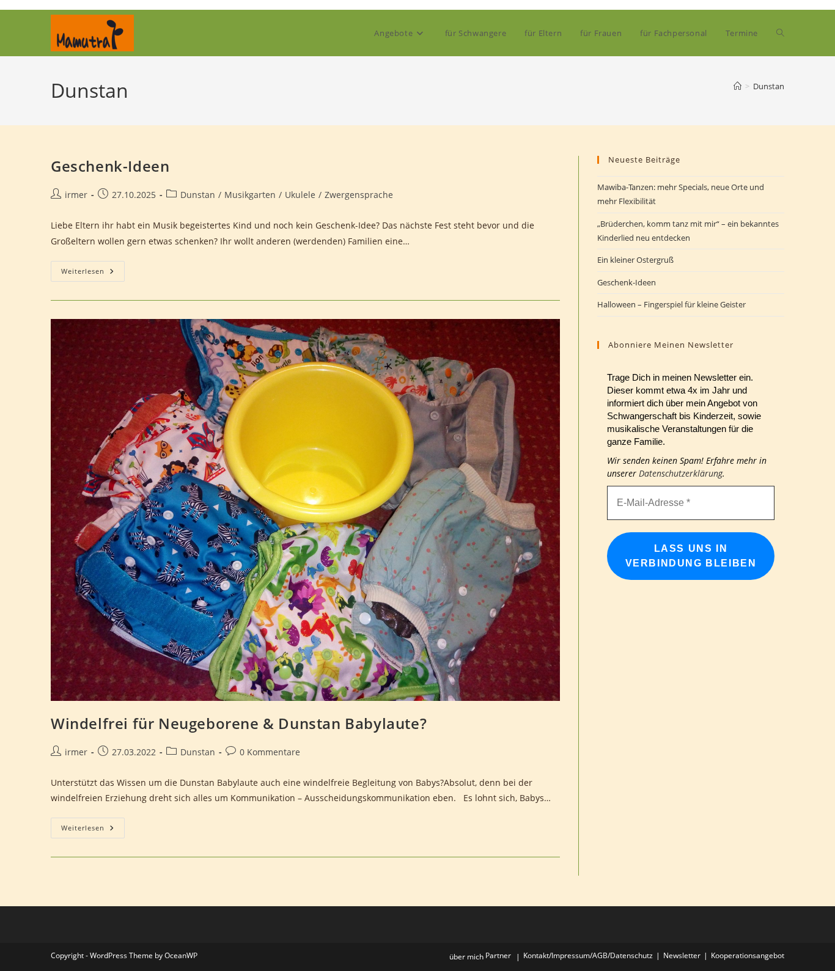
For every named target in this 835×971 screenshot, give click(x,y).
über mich (466, 956)
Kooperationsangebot (747, 955)
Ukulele (300, 194)
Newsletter (682, 955)
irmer (76, 194)
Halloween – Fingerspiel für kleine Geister (671, 304)
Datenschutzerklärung (681, 473)
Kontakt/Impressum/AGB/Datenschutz (588, 955)
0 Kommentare (270, 752)
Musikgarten (250, 194)
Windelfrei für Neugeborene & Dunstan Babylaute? (239, 723)
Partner (498, 955)
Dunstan (768, 86)
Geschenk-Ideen (110, 166)
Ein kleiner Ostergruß (635, 259)
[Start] (737, 86)
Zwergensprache (359, 194)
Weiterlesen (93, 273)
